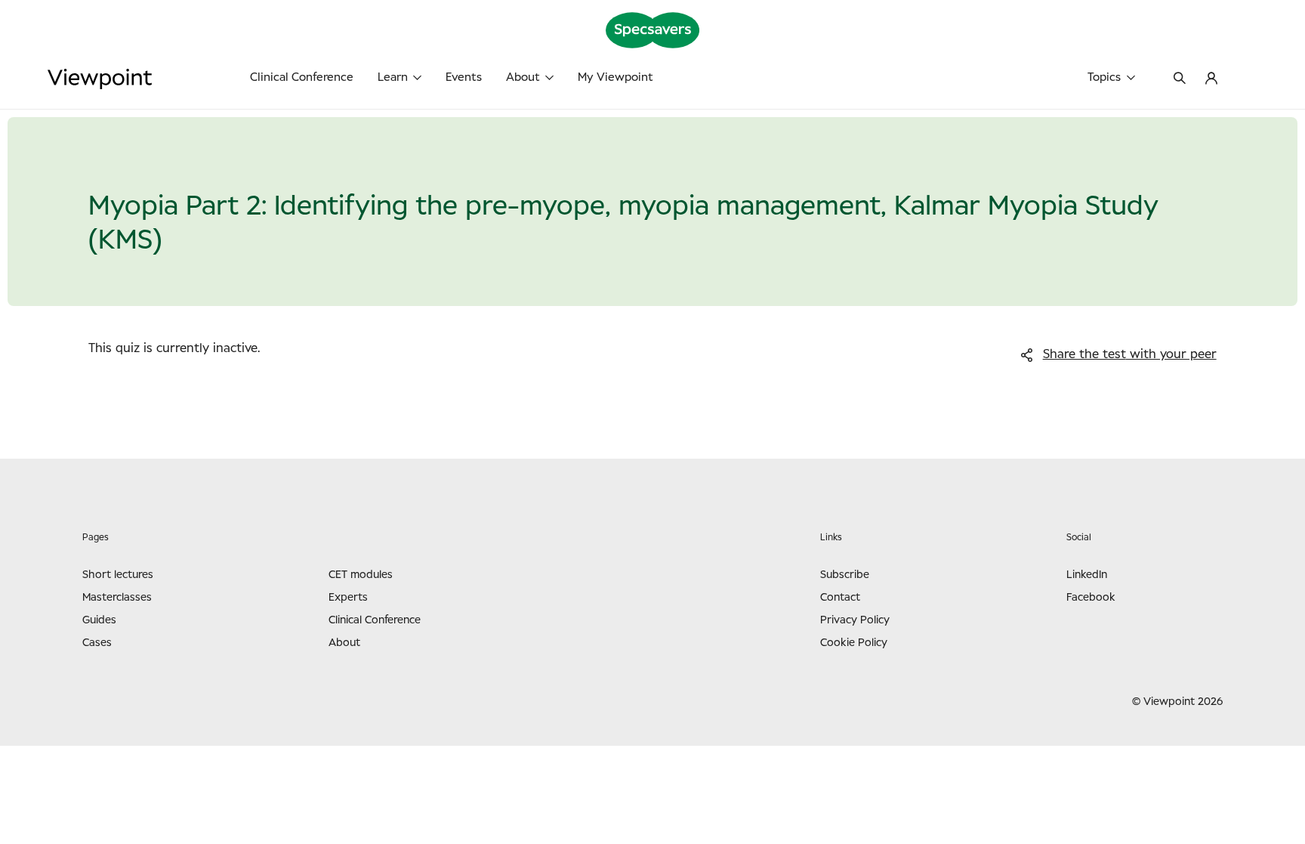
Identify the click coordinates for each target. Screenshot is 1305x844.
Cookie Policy (853, 643)
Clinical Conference (301, 77)
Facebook (1090, 597)
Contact (840, 597)
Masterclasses (117, 597)
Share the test (1130, 354)
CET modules (361, 575)
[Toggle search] (1179, 79)
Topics (1104, 77)
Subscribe (844, 575)
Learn (393, 77)
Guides (99, 620)
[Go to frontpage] (151, 79)
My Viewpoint (615, 77)
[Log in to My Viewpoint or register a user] (1211, 79)
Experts (348, 597)
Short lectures (117, 575)
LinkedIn (1086, 575)
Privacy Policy (855, 620)
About (523, 77)
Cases (97, 643)
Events (464, 77)
